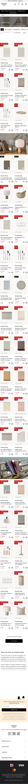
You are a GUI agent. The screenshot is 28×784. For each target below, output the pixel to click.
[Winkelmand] (22, 4)
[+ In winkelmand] (12, 70)
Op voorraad (8, 29)
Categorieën (16, 29)
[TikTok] (18, 733)
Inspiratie (4, 752)
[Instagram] (14, 733)
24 (15, 646)
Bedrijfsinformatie (7, 758)
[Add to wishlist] (9, 70)
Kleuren (23, 29)
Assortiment (5, 746)
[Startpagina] (4, 4)
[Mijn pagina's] (15, 4)
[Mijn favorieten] (19, 4)
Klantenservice (6, 741)
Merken (3, 15)
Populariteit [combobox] (17, 32)
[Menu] (26, 4)
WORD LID (20, 0)
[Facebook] (10, 733)
